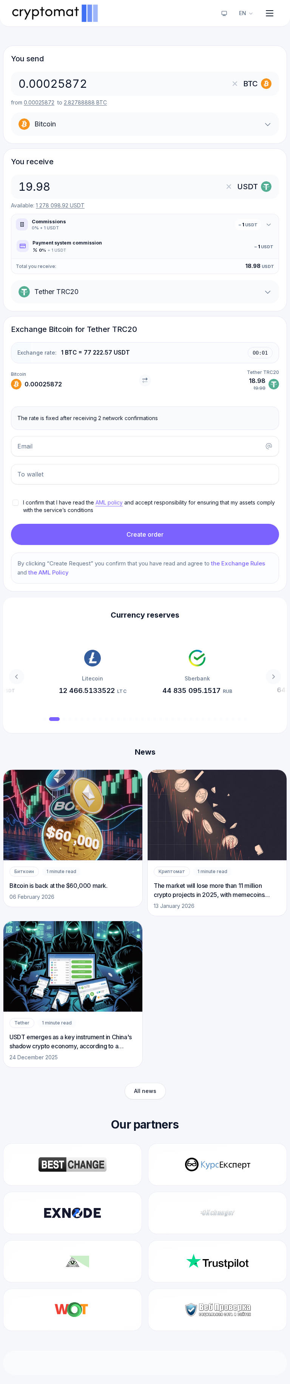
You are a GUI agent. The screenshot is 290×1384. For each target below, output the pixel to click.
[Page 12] (118, 719)
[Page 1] (44, 719)
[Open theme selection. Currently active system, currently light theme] (224, 13)
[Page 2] (54, 719)
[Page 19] (160, 719)
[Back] (16, 676)
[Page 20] (166, 719)
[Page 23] (185, 719)
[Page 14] (130, 719)
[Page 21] (172, 719)
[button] (150, 506)
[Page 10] (106, 719)
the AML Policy (48, 572)
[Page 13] (124, 719)
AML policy (109, 502)
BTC (85, 102)
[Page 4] (70, 719)
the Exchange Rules (238, 563)
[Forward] (273, 676)
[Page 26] (203, 719)
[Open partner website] (72, 1164)
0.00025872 (39, 102)
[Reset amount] (235, 83)
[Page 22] (178, 719)
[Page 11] (112, 719)
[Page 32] (239, 719)
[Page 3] (64, 719)
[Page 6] (82, 719)
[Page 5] (76, 719)
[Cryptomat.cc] (55, 13)
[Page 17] (148, 719)
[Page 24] (191, 719)
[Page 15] (136, 719)
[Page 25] (197, 719)
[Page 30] (227, 719)
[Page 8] (94, 719)
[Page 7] (88, 719)
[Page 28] (215, 719)
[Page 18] (154, 719)
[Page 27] (209, 719)
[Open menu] (269, 13)
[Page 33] (245, 719)
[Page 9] (100, 719)
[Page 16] (142, 719)
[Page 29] (221, 719)
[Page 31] (233, 719)
